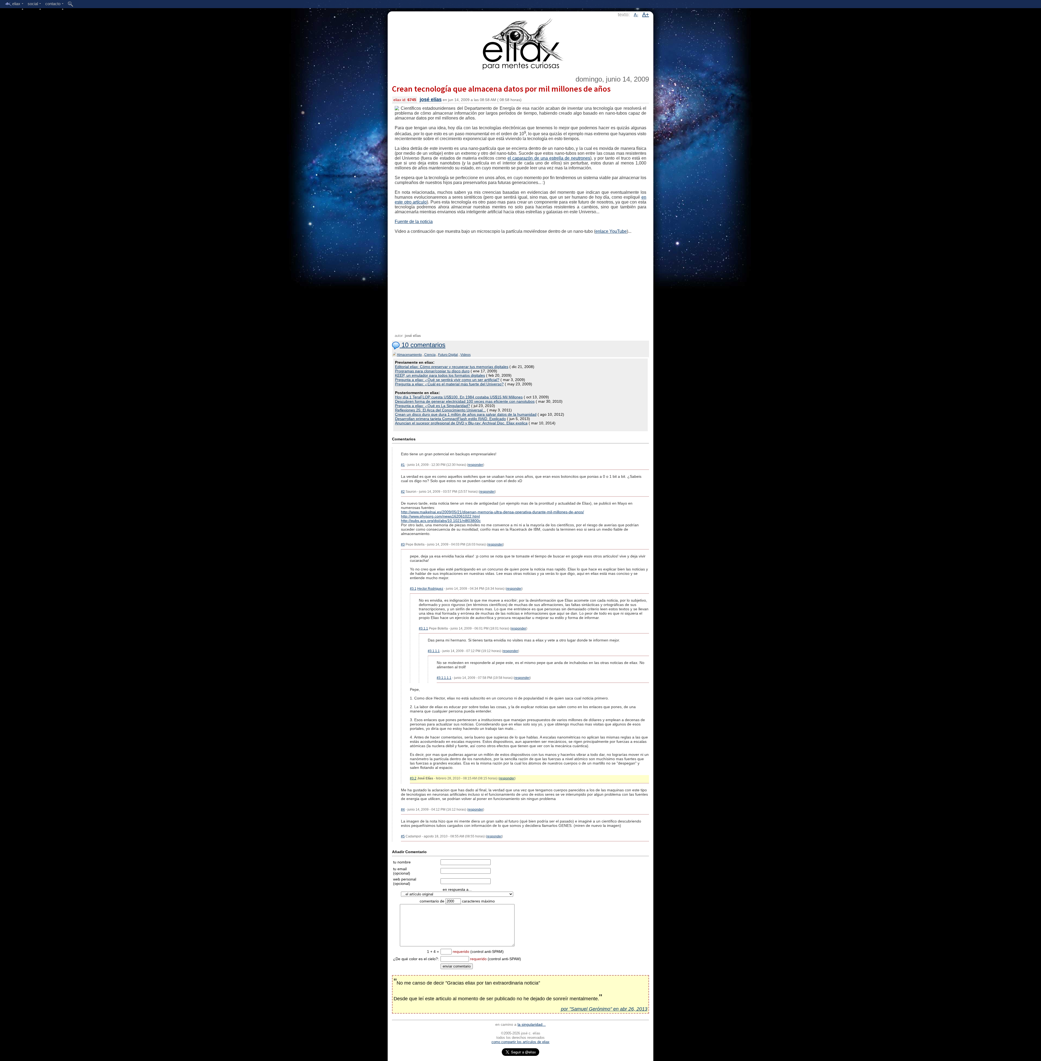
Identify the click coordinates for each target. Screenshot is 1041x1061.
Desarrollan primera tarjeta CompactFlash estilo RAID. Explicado (450, 419)
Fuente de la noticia (414, 221)
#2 (403, 492)
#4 (403, 809)
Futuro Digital (448, 355)
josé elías (431, 99)
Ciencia (430, 355)
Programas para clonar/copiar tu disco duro (432, 371)
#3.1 (413, 589)
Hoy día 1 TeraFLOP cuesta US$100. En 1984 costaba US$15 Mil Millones (459, 397)
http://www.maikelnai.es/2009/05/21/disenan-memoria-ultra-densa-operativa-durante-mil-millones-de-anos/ (492, 512)
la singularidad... (532, 1024)
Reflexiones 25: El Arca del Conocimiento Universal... (440, 410)
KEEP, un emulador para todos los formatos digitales (440, 375)
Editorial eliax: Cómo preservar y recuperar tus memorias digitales (451, 367)
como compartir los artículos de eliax (520, 1042)
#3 (403, 544)
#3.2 (413, 778)
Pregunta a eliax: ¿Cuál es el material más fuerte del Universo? (449, 384)
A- (636, 14)
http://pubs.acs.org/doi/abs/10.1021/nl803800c (441, 520)
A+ (645, 14)
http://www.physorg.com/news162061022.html (440, 516)
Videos (465, 355)
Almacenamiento (409, 355)
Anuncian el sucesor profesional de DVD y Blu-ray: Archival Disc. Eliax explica (461, 423)
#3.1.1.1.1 (444, 678)
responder (475, 465)
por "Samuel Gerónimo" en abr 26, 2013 (604, 1009)
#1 (403, 465)
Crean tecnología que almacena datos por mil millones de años (501, 88)
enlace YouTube (611, 231)
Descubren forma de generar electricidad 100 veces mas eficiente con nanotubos (465, 401)
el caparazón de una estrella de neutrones (548, 158)
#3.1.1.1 (434, 651)
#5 (403, 836)
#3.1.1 (423, 628)
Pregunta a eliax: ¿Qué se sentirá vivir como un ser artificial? (447, 380)
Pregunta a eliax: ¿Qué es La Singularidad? (432, 406)
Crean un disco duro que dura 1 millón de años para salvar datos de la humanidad (465, 414)
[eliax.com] (521, 43)
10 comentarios (422, 345)
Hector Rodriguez (430, 589)
